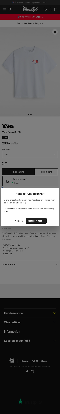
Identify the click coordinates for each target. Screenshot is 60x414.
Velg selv (19, 221)
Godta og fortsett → (36, 221)
